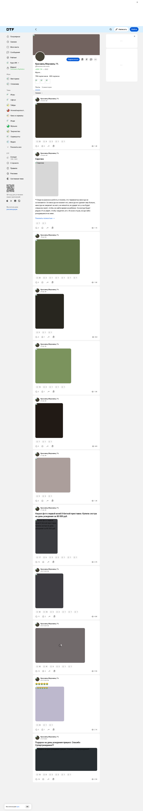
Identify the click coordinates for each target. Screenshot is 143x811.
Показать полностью (44, 218)
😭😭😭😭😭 (41, 684)
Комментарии (47, 87)
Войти (134, 29)
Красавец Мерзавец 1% (50, 99)
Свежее (38, 93)
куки (17, 806)
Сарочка (39, 159)
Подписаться (73, 59)
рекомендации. (12, 209)
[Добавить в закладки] (42, 227)
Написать (123, 29)
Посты (37, 87)
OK (27, 807)
